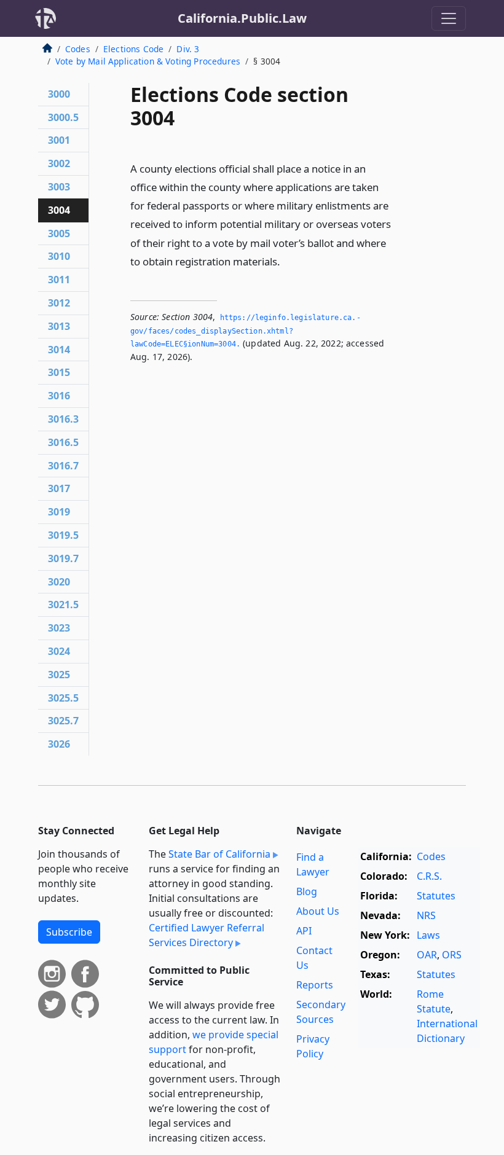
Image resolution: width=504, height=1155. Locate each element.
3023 (59, 628)
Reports (314, 985)
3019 (59, 512)
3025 (59, 674)
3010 (59, 256)
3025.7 (63, 720)
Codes (77, 49)
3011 (59, 279)
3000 (59, 94)
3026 (59, 744)
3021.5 (63, 604)
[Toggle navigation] (448, 18)
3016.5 (63, 442)
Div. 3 (187, 49)
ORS (452, 954)
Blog (306, 891)
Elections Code (133, 49)
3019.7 (63, 558)
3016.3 (63, 419)
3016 (59, 395)
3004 (59, 210)
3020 (59, 582)
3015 (59, 372)
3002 (59, 163)
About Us (317, 911)
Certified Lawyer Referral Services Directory (206, 935)
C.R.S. (429, 876)
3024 (59, 651)
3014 (59, 349)
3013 (59, 326)
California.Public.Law (242, 18)
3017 (59, 488)
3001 (59, 140)
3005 (59, 233)
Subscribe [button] (69, 932)
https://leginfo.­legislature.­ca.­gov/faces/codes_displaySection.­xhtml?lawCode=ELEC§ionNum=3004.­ (245, 330)
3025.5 (63, 698)
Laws (428, 935)
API (304, 931)
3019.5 (63, 535)
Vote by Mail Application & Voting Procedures (147, 61)
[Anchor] (287, 261)
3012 (59, 303)
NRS (426, 915)
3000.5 (63, 117)
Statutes (436, 895)
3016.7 (63, 465)
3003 (59, 187)
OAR (427, 954)
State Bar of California (219, 854)
